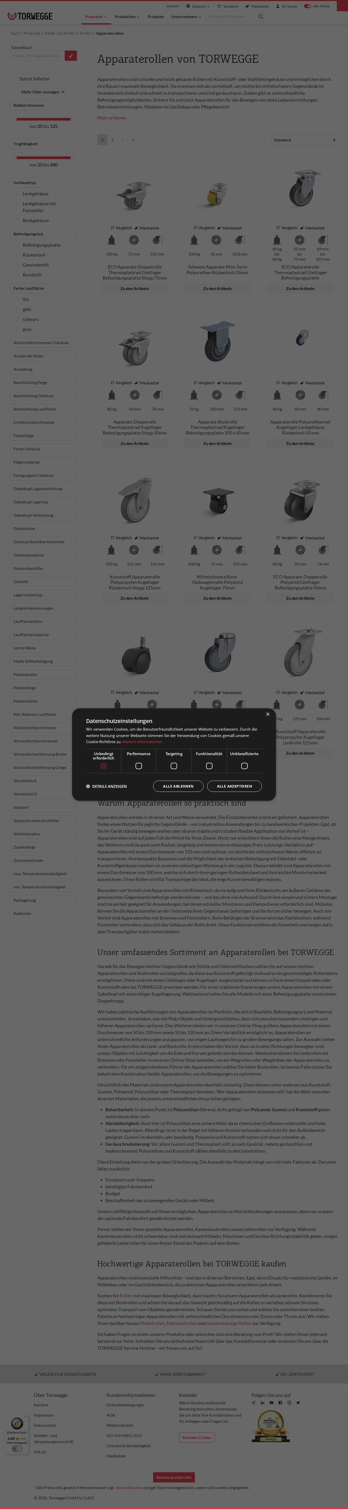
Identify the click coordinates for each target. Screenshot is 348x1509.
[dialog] (174, 754)
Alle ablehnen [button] (178, 786)
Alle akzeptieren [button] (234, 786)
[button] (106, 786)
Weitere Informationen (142, 741)
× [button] (268, 714)
